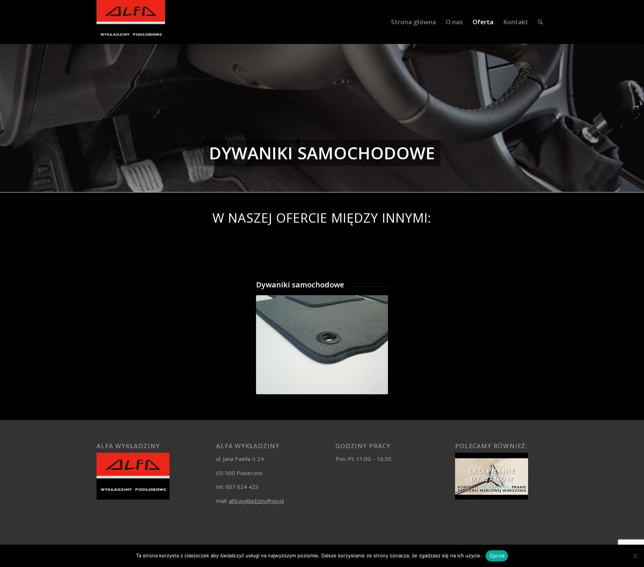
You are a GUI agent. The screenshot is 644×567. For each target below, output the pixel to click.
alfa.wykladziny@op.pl (256, 500)
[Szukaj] (540, 22)
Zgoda (496, 555)
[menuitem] (413, 22)
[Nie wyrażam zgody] (634, 556)
